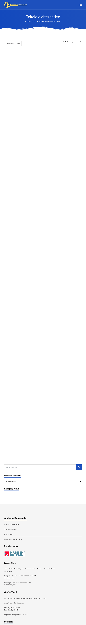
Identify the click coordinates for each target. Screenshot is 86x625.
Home (27, 21)
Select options (14, 177)
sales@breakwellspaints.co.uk (14, 603)
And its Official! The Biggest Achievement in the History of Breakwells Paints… (30, 569)
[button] (81, 4)
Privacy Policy (9, 534)
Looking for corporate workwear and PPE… (18, 583)
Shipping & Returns (10, 529)
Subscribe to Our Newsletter (13, 539)
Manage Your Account (11, 524)
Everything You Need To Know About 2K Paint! (20, 576)
